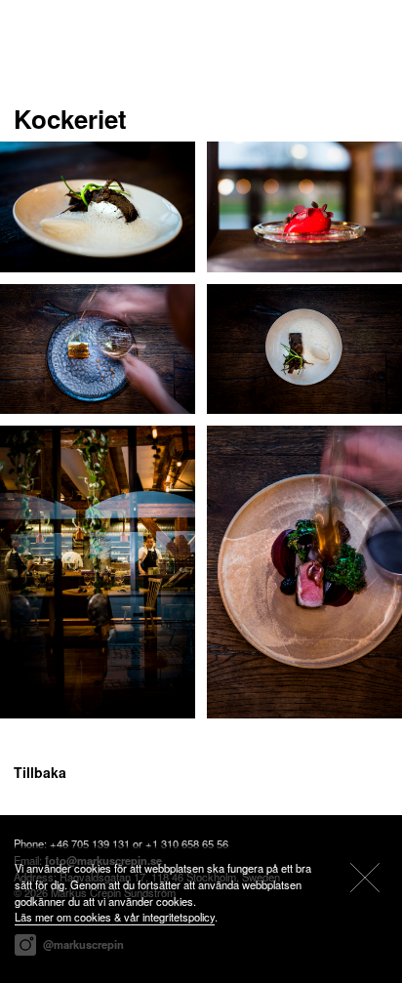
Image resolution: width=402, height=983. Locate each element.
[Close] (364, 877)
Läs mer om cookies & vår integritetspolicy (115, 916)
